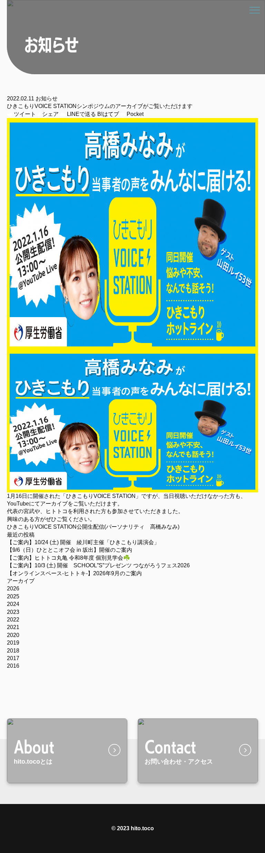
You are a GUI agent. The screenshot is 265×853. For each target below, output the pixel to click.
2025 (13, 596)
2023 (13, 612)
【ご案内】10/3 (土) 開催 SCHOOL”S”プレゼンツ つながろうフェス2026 (98, 565)
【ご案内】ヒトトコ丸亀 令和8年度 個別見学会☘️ (68, 558)
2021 (13, 627)
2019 (13, 643)
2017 (13, 658)
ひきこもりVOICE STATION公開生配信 (55, 527)
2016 (13, 666)
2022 (13, 619)
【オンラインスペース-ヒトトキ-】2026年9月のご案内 (74, 573)
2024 (13, 604)
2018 (13, 651)
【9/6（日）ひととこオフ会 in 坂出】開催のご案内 (69, 550)
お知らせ (47, 98)
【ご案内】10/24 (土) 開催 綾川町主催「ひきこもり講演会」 (83, 542)
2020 (13, 635)
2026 (13, 588)
